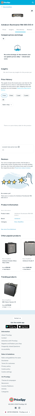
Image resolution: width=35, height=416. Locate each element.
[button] (3, 38)
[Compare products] (32, 11)
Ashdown (17, 218)
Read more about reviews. (23, 168)
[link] (10, 254)
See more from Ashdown (8, 229)
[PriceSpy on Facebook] (16, 408)
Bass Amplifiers (7, 7)
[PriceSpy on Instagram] (19, 408)
